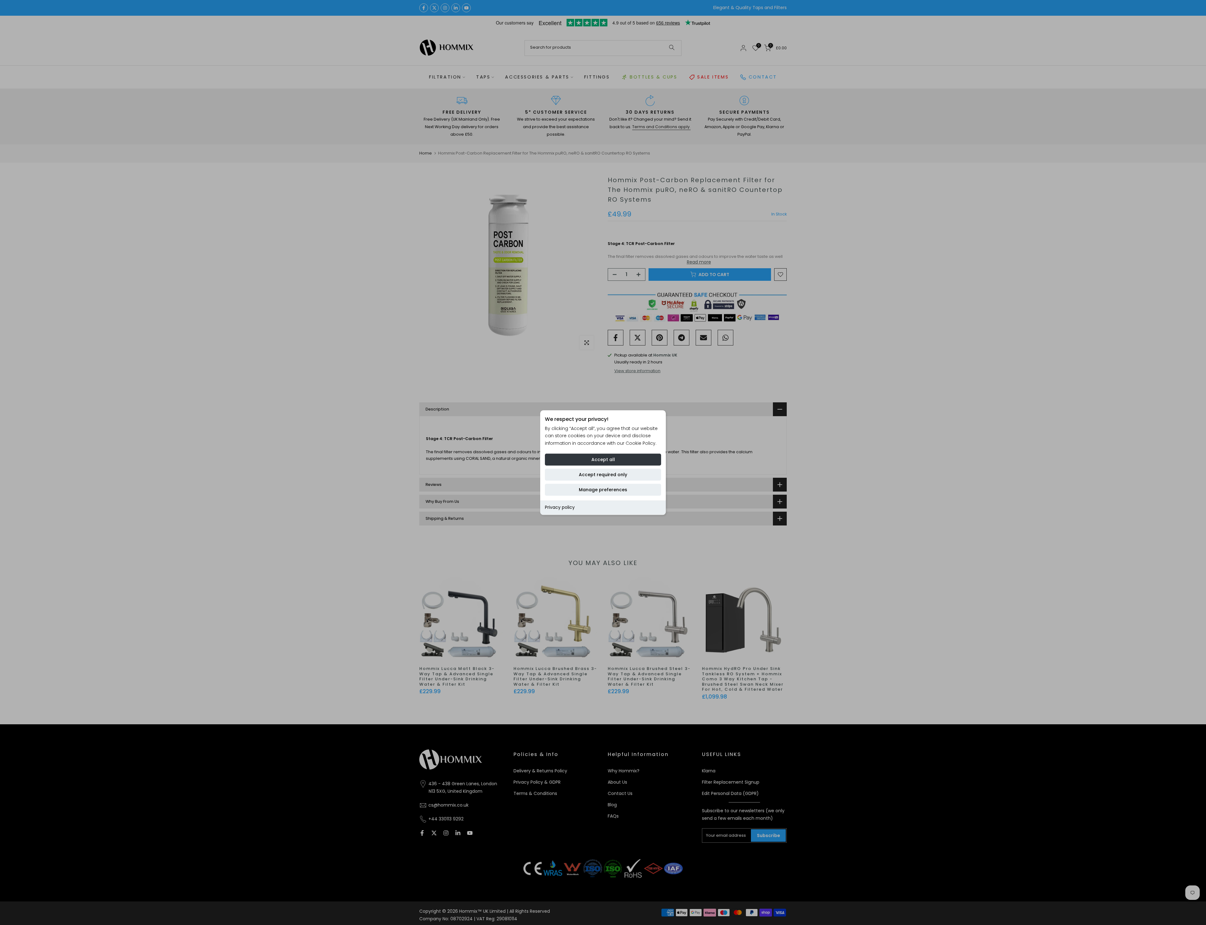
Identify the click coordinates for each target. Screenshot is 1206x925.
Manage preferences (603, 490)
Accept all (603, 459)
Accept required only (603, 474)
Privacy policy (560, 507)
